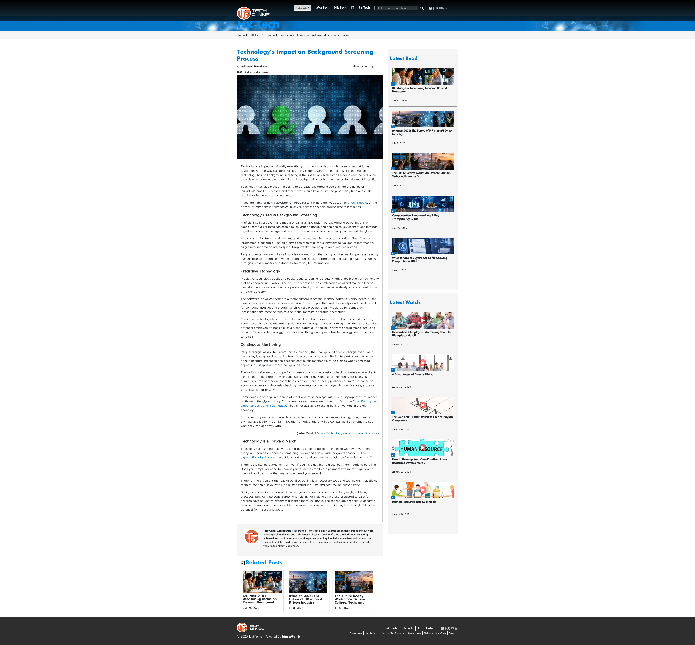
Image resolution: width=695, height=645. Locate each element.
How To (270, 35)
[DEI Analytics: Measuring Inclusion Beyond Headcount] (262, 582)
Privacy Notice (356, 633)
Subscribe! (302, 8)
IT (352, 7)
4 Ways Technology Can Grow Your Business (346, 433)
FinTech (364, 7)
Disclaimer (428, 633)
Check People (357, 202)
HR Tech (340, 7)
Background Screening (256, 71)
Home (241, 35)
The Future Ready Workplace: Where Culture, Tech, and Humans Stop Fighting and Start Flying (353, 603)
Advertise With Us (372, 633)
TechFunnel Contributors (277, 530)
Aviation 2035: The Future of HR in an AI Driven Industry (306, 599)
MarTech (323, 7)
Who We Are (440, 633)
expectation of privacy (256, 457)
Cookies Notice (414, 633)
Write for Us (387, 633)
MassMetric (291, 636)
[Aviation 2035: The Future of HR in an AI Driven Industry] (308, 582)
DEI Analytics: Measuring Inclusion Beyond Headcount (260, 599)
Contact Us (453, 633)
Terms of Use (400, 633)
